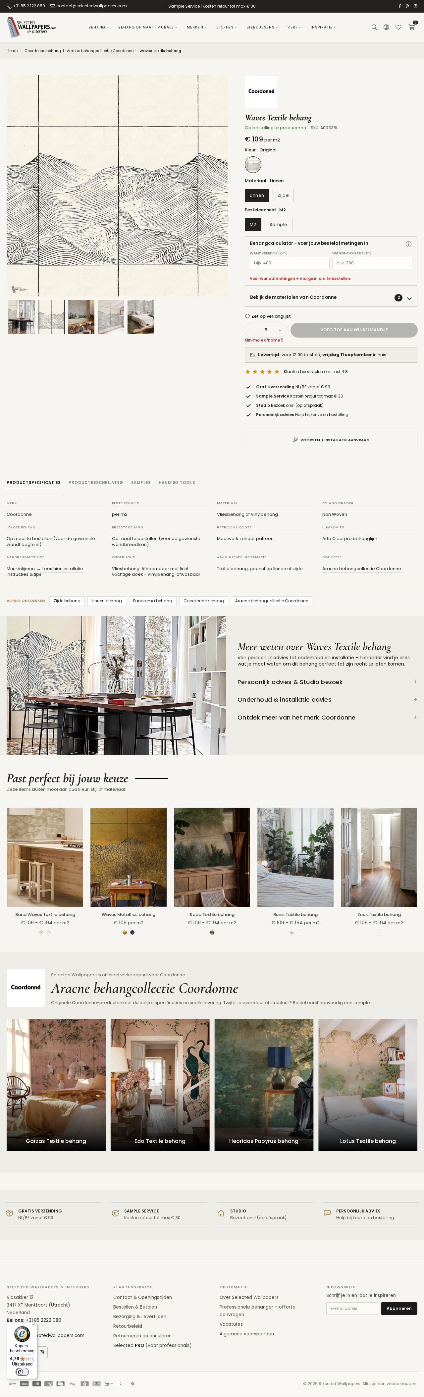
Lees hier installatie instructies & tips (45, 571)
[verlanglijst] (398, 27)
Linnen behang (107, 601)
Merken (195, 27)
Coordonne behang (43, 50)
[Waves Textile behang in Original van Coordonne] (51, 317)
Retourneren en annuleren (142, 1336)
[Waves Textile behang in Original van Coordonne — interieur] (81, 317)
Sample (279, 224)
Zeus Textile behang (379, 914)
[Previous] (20, 186)
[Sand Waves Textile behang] (45, 857)
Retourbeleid (127, 1326)
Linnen (257, 195)
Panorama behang (152, 601)
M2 (253, 224)
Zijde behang (67, 601)
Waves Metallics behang (128, 914)
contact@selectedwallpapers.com (91, 6)
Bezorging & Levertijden (139, 1317)
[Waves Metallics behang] (128, 857)
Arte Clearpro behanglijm (349, 538)
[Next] (215, 186)
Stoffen (225, 27)
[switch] (22, 1372)
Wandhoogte (351, 253)
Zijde (283, 195)
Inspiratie (322, 27)
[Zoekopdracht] (374, 27)
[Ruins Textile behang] (295, 857)
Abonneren (399, 1308)
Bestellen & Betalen (135, 1307)
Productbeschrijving (96, 482)
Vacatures (231, 1324)
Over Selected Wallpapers (249, 1297)
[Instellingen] (386, 27)
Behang (96, 27)
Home (12, 50)
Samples (141, 482)
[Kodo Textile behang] (212, 857)
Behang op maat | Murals (146, 27)
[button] (411, 27)
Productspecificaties (34, 482)
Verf (292, 27)
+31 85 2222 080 (29, 6)
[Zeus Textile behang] (379, 857)
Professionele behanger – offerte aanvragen (257, 1311)
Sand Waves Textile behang (45, 914)
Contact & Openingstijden (142, 1297)
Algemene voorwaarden (247, 1334)
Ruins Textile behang (295, 914)
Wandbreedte (269, 253)
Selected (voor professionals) (152, 1345)
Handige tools (177, 482)
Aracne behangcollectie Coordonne (100, 50)
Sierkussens (260, 27)
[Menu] (33, 1326)
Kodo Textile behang (212, 914)
